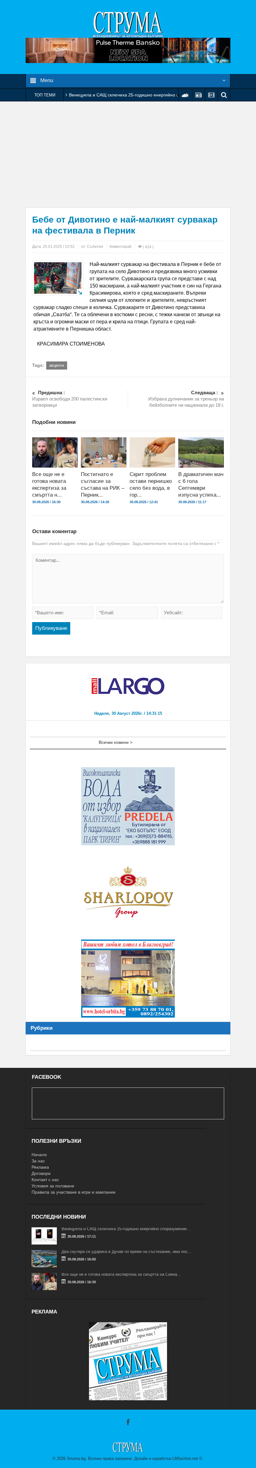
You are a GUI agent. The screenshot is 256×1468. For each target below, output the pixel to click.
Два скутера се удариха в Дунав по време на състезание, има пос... (126, 1251)
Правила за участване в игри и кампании (74, 1192)
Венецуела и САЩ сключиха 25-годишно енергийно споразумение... (126, 1228)
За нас (38, 1160)
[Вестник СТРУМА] (128, 24)
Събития (95, 246)
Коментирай (120, 246)
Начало (39, 1154)
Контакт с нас (45, 1179)
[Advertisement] (128, 154)
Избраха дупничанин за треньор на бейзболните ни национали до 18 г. (186, 399)
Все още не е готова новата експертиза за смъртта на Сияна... (121, 1274)
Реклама (40, 1167)
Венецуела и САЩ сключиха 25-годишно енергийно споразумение (137, 94)
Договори (41, 1173)
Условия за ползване (53, 1185)
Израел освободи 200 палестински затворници (69, 399)
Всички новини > (115, 742)
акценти (56, 365)
